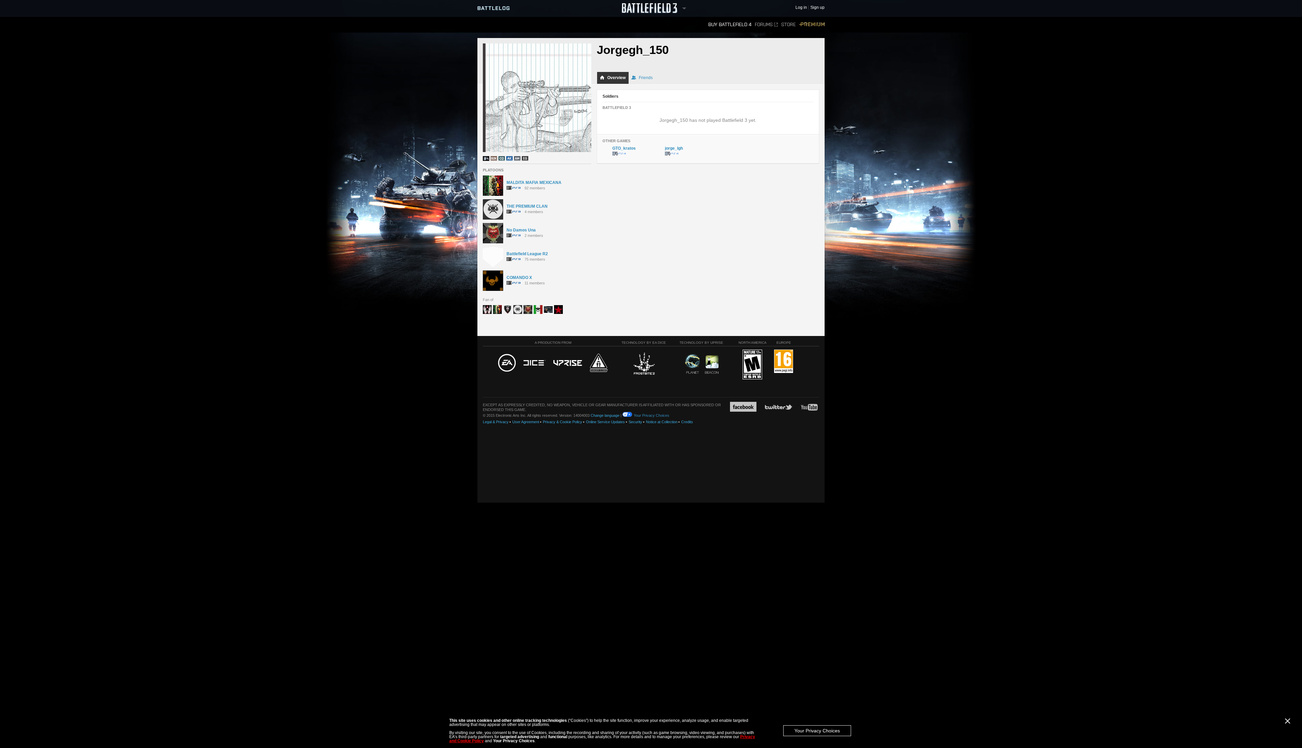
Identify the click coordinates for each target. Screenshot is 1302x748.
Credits (687, 422)
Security (635, 422)
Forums (764, 24)
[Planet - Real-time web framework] (693, 363)
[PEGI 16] (783, 362)
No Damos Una (521, 230)
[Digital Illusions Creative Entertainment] (535, 363)
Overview (616, 77)
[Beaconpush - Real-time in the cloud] (711, 364)
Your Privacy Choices (817, 730)
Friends (646, 77)
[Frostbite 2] (643, 364)
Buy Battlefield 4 (729, 24)
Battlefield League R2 (527, 253)
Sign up (817, 7)
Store (788, 24)
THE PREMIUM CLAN (527, 206)
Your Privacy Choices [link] (651, 415)
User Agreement (525, 422)
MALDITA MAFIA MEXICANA (534, 182)
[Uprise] (567, 363)
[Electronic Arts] (507, 363)
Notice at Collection (661, 422)
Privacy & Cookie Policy (562, 422)
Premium (812, 25)
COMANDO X (519, 277)
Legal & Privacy (496, 422)
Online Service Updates (605, 422)
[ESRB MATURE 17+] (752, 365)
